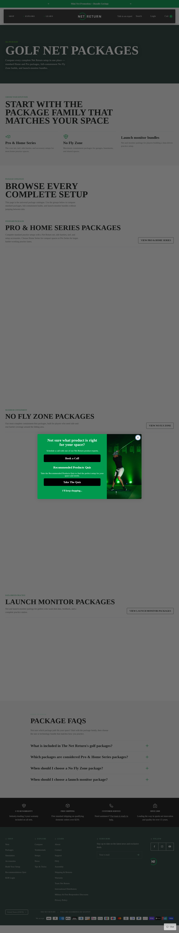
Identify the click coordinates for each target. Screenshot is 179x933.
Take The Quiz (72, 482)
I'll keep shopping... (72, 490)
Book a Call (72, 458)
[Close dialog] (138, 437)
